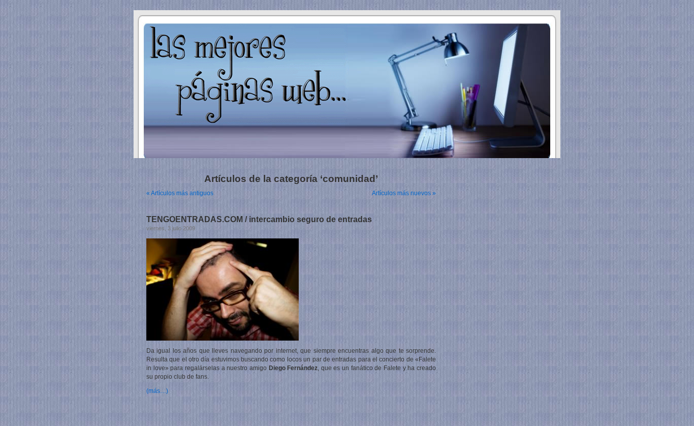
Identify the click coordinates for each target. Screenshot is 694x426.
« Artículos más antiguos (179, 193)
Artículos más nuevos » (404, 193)
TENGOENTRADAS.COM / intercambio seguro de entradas (259, 219)
